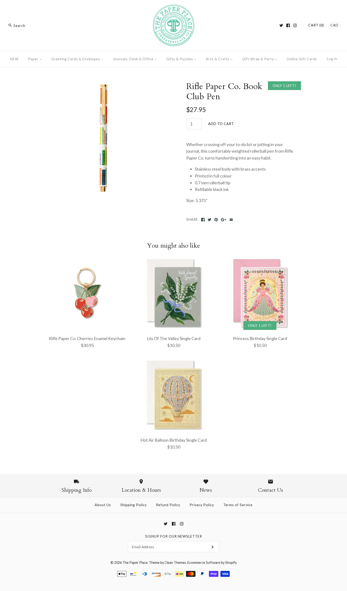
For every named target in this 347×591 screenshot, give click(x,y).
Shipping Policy (133, 505)
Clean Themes (175, 563)
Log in (332, 59)
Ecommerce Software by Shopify (212, 563)
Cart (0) (316, 25)
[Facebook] (288, 25)
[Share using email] (231, 219)
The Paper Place (135, 563)
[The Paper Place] (173, 8)
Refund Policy (168, 505)
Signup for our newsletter (173, 536)
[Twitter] (281, 25)
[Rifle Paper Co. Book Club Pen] (103, 84)
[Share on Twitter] (209, 219)
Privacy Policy (202, 505)
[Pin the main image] (216, 219)
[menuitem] (14, 59)
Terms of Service (238, 505)
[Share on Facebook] (203, 219)
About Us (103, 505)
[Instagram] (295, 25)
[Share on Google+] (223, 219)
